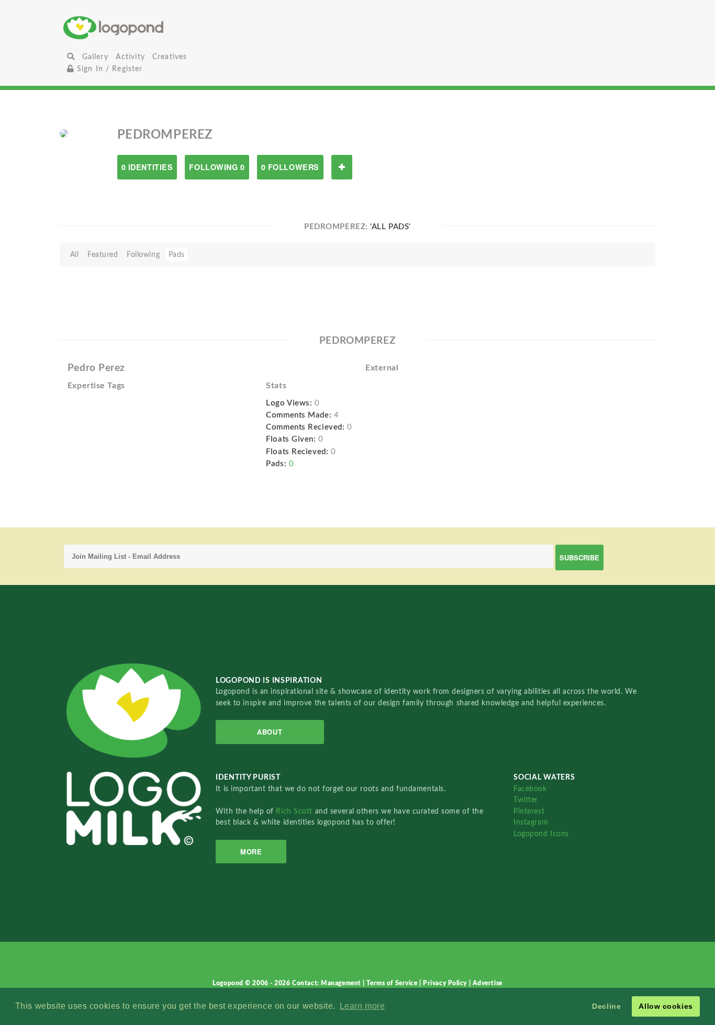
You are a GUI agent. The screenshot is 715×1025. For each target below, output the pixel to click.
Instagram (530, 822)
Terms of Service (392, 983)
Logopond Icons (541, 834)
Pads (177, 254)
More (251, 852)
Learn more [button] (362, 1005)
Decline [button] (606, 1006)
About (269, 732)
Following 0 (216, 167)
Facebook (529, 789)
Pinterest (528, 811)
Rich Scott (295, 811)
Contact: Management (327, 983)
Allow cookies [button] (665, 1006)
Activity (130, 57)
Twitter (525, 800)
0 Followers (290, 167)
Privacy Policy (445, 983)
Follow (341, 167)
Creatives (169, 57)
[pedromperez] (64, 133)
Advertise (487, 983)
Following (143, 254)
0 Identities (147, 167)
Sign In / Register (108, 69)
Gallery (95, 57)
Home (161, 27)
